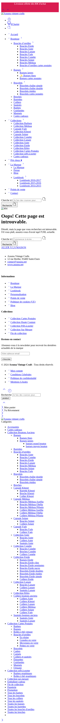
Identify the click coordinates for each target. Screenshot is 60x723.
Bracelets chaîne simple (31, 85)
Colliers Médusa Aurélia (31, 510)
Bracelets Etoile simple (31, 576)
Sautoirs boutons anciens (26, 615)
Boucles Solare (27, 60)
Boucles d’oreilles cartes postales (36, 65)
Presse (17, 170)
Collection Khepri (22, 131)
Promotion (12, 690)
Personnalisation (18, 294)
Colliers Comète (27, 554)
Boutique (14, 39)
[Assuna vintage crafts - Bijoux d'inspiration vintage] (12, 13)
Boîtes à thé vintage (23, 632)
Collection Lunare (22, 140)
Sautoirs (17, 105)
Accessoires (13, 427)
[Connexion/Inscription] (9, 20)
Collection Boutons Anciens (21, 432)
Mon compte (16, 370)
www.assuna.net (15, 264)
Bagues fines (26, 438)
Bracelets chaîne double (31, 88)
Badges (17, 107)
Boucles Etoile (27, 46)
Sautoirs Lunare (27, 590)
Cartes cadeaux (21, 116)
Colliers (17, 102)
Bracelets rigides (28, 91)
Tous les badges (15, 692)
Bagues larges (26, 72)
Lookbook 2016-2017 (30, 180)
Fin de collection (18, 333)
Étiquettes (18, 659)
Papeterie (11, 687)
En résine (24, 637)
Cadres (17, 651)
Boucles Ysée (26, 54)
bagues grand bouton (36, 443)
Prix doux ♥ (16, 160)
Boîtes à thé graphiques (25, 676)
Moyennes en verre (29, 643)
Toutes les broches (16, 712)
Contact (14, 193)
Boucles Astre (26, 49)
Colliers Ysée (26, 532)
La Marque (15, 164)
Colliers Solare (27, 524)
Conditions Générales (20, 374)
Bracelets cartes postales (31, 94)
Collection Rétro (22, 148)
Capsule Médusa (22, 499)
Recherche (7, 205)
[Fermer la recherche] (4, 404)
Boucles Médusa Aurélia (32, 501)
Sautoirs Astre (26, 543)
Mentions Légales (19, 382)
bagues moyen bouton (36, 446)
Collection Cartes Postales (26, 151)
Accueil (14, 34)
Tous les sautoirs (15, 701)
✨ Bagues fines (28, 75)
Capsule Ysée (20, 129)
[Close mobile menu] (2, 416)
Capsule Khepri (21, 488)
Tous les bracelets (15, 695)
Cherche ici (7, 200)
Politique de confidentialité (23, 378)
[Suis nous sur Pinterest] (5, 270)
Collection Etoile (22, 145)
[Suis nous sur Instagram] (7, 270)
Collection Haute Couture (22, 322)
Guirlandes (19, 110)
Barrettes (18, 99)
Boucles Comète (28, 57)
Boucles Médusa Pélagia (32, 507)
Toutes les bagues (15, 704)
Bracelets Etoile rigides (31, 573)
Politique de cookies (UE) (23, 301)
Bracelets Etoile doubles (31, 571)
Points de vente (17, 189)
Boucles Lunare (27, 51)
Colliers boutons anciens (25, 596)
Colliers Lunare (27, 587)
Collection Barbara (23, 123)
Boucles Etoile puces (30, 568)
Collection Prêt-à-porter (21, 326)
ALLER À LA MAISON (13, 247)
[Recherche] (9, 28)
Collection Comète (23, 137)
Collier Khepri (27, 496)
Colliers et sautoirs (22, 656)
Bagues (17, 70)
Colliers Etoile (27, 579)
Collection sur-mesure (18, 679)
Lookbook (19, 177)
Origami (18, 668)
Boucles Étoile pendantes (32, 565)
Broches (18, 96)
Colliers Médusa (28, 607)
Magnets (18, 113)
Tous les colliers (15, 698)
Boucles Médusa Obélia (31, 504)
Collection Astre (21, 142)
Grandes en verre (28, 640)
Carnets (17, 654)
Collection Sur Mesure (21, 329)
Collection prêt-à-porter (25, 153)
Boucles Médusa (28, 62)
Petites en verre (27, 645)
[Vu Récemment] (10, 392)
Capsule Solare (21, 134)
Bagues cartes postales (30, 78)
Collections (15, 120)
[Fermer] (2, 407)
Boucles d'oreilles (22, 452)
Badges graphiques (23, 673)
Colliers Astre (26, 540)
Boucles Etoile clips (29, 562)
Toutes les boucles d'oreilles (20, 709)
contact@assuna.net (17, 261)
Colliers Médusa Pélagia (31, 515)
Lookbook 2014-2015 (30, 185)
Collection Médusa (23, 126)
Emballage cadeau (16, 681)
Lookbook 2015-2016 (30, 183)
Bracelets (18, 83)
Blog (16, 173)
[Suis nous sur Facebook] (2, 270)
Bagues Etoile (26, 560)
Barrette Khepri (27, 490)
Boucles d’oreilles (22, 43)
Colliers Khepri (27, 601)
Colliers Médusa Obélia (31, 512)
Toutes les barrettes (16, 706)
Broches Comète (28, 551)
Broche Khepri (27, 493)
